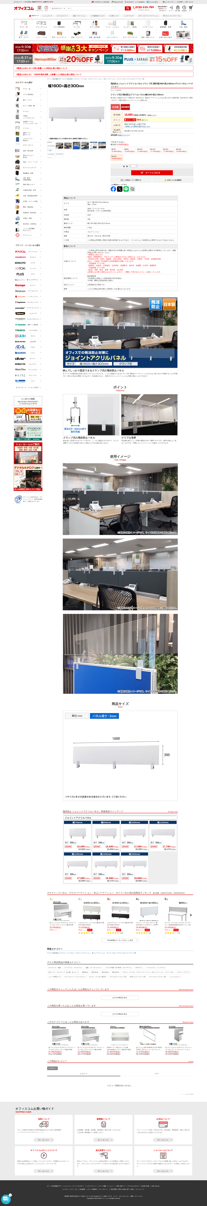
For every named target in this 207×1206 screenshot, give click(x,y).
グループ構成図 (92, 1189)
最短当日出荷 (118, 2)
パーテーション (147, 27)
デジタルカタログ (133, 1186)
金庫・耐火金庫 (94, 37)
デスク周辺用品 (59, 27)
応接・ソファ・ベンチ (30, 162)
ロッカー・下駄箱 (130, 27)
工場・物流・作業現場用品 (27, 179)
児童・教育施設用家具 (30, 196)
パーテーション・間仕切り (28, 139)
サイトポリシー (103, 1189)
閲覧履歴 (184, 10)
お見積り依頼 (145, 1186)
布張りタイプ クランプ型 (137, 976)
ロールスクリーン (62, 16)
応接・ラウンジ (77, 37)
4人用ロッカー (114, 16)
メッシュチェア (47, 16)
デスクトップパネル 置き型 (97, 976)
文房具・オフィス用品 (30, 201)
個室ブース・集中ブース (27, 134)
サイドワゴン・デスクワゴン (73, 967)
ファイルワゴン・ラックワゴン (155, 967)
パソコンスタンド (174, 976)
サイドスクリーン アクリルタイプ (75, 976)
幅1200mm (105, 972)
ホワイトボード (112, 37)
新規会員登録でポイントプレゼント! (163, 8)
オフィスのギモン (78, 1186)
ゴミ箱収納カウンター (97, 16)
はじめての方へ (170, 2)
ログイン (171, 10)
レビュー (111, 1186)
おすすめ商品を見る (119, 997)
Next (190, 915)
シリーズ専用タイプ (55, 976)
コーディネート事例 (183, 39)
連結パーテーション (79, 16)
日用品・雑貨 (27, 218)
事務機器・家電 (165, 27)
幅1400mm (115, 972)
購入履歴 (177, 10)
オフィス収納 (95, 27)
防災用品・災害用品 (29, 224)
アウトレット (27, 235)
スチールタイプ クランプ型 (157, 976)
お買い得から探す (165, 37)
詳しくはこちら (43, 1140)
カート (190, 10)
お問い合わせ (189, 2)
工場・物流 (183, 27)
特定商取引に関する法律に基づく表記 (122, 1189)
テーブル (77, 27)
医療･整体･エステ (29, 184)
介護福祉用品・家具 (29, 190)
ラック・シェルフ (112, 27)
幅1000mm (95, 972)
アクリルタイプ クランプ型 (127, 953)
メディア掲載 (102, 1186)
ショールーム (67, 1186)
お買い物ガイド (121, 1186)
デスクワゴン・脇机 (55, 967)
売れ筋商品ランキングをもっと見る (120, 940)
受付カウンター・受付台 (29, 156)
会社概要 (180, 2)
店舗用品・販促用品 (29, 212)
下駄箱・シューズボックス (28, 117)
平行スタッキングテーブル (171, 16)
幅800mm (85, 972)
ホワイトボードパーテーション (148, 16)
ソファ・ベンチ (41, 37)
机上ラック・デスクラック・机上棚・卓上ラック (64, 972)
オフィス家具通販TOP (53, 1186)
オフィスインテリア (130, 37)
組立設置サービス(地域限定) (136, 2)
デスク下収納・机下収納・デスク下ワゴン (119, 967)
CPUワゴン (139, 967)
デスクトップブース (183, 972)
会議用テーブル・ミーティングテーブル (30, 123)
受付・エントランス (59, 37)
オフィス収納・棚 (29, 106)
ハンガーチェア (129, 16)
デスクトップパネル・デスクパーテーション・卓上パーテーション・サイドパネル (88, 953)
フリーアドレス (41, 27)
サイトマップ (140, 1189)
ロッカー (26, 111)
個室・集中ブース (147, 37)
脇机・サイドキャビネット (94, 967)
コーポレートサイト (68, 1189)
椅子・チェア (24, 37)
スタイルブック (91, 1186)
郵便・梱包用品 (28, 207)
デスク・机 (24, 27)
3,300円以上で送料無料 (101, 2)
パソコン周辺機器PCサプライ (29, 229)
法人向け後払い (154, 2)
